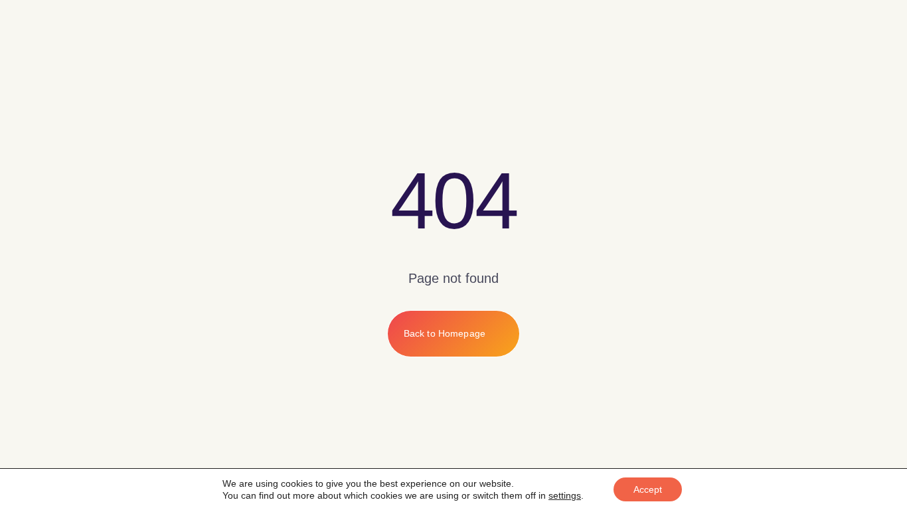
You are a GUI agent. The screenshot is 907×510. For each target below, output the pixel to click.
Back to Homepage (444, 333)
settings (564, 495)
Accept (647, 489)
